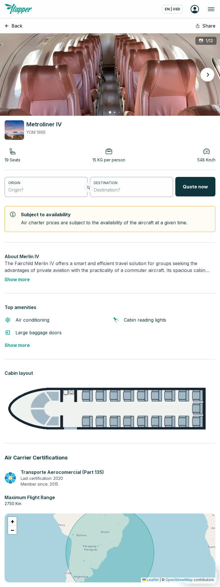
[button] (12, 521)
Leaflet (152, 580)
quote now (195, 187)
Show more (17, 279)
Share (208, 26)
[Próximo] (207, 75)
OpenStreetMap (179, 580)
